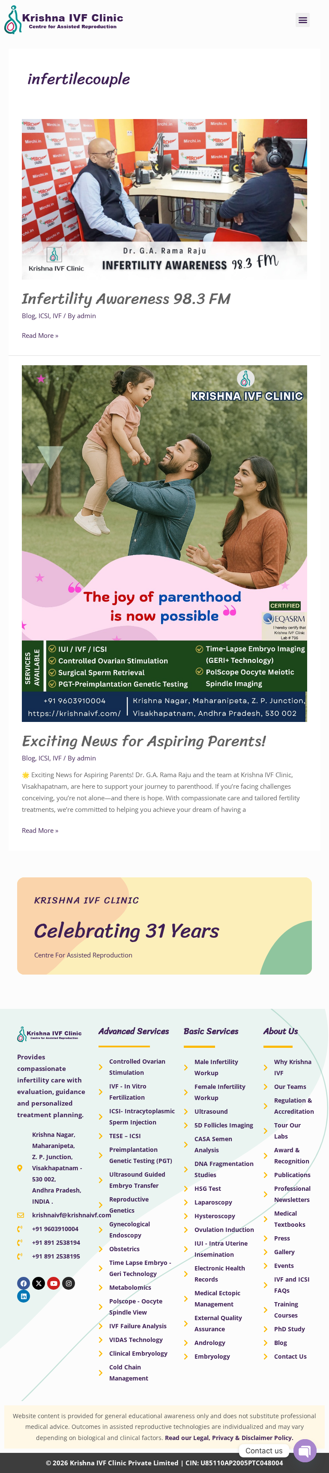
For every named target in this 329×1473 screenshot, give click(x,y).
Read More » (40, 335)
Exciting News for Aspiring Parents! (144, 740)
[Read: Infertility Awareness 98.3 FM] (164, 198)
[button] (303, 20)
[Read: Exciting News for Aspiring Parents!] (164, 543)
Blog (28, 315)
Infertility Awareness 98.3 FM (126, 298)
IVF (57, 315)
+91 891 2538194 (56, 1242)
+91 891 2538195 (56, 1256)
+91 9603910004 (55, 1229)
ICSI (44, 315)
